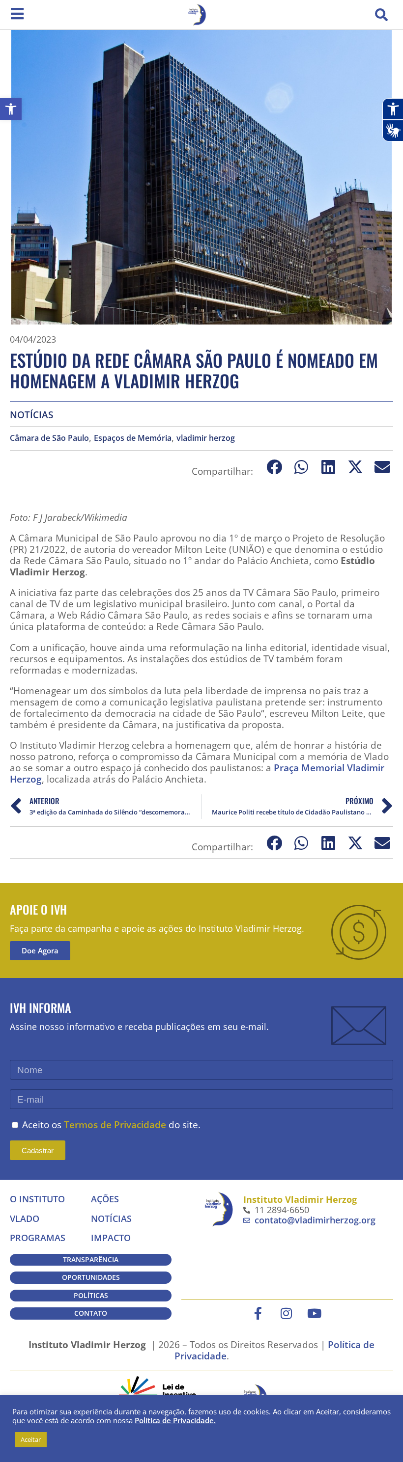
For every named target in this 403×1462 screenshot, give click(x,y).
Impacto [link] (111, 1238)
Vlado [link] (24, 1218)
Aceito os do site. (111, 1124)
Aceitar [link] (31, 1439)
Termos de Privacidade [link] (115, 1124)
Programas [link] (37, 1238)
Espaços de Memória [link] (133, 438)
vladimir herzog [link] (205, 438)
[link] (11, 109)
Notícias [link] (31, 414)
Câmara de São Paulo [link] (49, 438)
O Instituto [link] (37, 1199)
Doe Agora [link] (40, 950)
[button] (381, 15)
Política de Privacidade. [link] (175, 1420)
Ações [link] (105, 1199)
